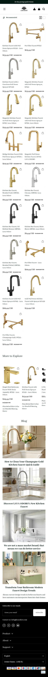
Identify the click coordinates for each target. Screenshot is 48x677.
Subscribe (39, 613)
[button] (4, 9)
